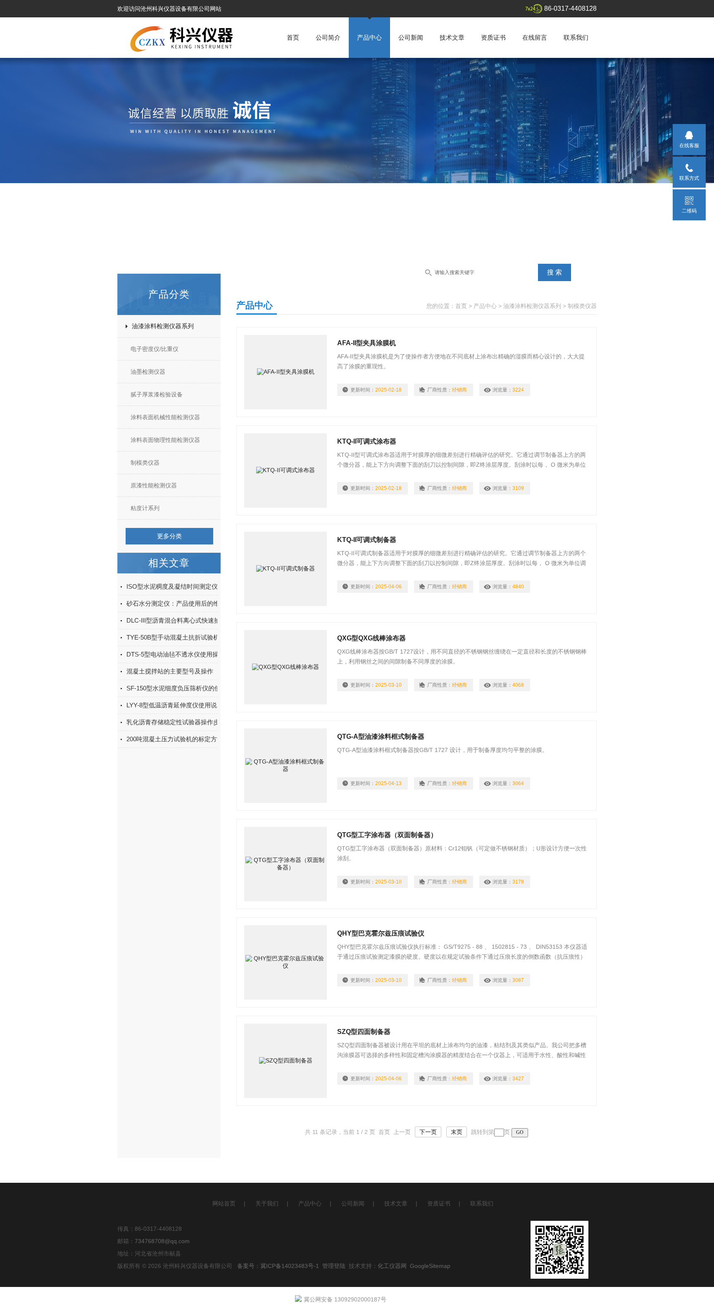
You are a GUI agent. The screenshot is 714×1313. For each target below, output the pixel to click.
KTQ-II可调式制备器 (366, 539)
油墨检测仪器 (148, 371)
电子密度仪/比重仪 (154, 349)
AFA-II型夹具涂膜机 (366, 342)
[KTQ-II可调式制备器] (285, 569)
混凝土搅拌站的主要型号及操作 (169, 671)
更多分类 (169, 536)
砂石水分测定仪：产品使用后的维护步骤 (182, 603)
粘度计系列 (145, 508)
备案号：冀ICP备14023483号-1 (278, 1266)
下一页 (428, 1132)
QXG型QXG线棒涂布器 (371, 638)
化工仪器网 (392, 1266)
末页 (456, 1132)
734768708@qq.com (162, 1241)
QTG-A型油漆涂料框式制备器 (380, 736)
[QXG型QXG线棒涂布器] (285, 667)
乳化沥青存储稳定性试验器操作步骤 (176, 722)
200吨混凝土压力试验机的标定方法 (174, 738)
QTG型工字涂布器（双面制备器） (387, 834)
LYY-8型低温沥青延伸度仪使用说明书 (177, 705)
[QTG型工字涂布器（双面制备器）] (285, 864)
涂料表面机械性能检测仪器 (165, 417)
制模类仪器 (145, 462)
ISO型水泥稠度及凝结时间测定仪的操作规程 (187, 586)
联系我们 (576, 37)
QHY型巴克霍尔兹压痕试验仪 (380, 933)
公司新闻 (410, 37)
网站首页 (224, 1203)
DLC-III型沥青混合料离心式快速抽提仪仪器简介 (191, 620)
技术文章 (452, 37)
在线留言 (534, 37)
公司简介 (328, 37)
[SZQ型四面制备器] (285, 1061)
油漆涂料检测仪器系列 (163, 325)
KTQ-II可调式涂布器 (366, 441)
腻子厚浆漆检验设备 (157, 394)
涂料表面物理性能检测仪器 (165, 440)
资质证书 (493, 37)
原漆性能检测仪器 (154, 485)
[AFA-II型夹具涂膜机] (285, 372)
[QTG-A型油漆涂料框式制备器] (285, 765)
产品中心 (369, 37)
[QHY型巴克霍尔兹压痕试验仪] (285, 962)
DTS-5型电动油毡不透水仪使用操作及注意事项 (191, 654)
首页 (293, 37)
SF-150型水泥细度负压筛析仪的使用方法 (182, 688)
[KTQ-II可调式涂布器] (285, 470)
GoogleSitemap (430, 1266)
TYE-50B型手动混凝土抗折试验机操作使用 (185, 637)
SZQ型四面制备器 (363, 1031)
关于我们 (266, 1203)
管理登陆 (333, 1266)
